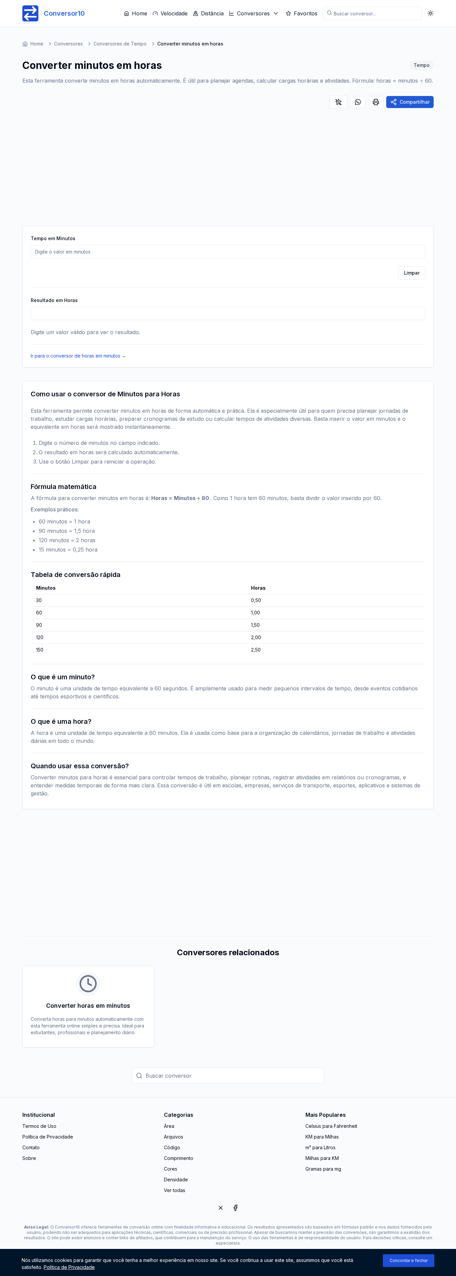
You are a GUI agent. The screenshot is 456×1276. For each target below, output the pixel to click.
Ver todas (174, 1190)
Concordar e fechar (409, 1260)
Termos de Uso (39, 1126)
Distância (212, 13)
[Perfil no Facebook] (235, 1207)
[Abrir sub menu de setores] (275, 13)
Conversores (253, 13)
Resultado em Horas (54, 300)
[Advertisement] (228, 169)
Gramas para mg (323, 1169)
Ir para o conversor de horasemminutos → (78, 356)
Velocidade (174, 13)
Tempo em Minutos (53, 238)
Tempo (422, 65)
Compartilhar (415, 102)
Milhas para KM (322, 1158)
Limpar (412, 273)
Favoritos (305, 13)
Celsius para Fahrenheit (331, 1126)
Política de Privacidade (47, 1137)
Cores (170, 1169)
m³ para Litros (320, 1147)
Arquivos (173, 1137)
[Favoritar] (338, 102)
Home (139, 13)
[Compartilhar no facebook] (358, 102)
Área (169, 1126)
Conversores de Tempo (120, 43)
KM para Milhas (322, 1137)
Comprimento (178, 1158)
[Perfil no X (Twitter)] (220, 1207)
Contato (31, 1147)
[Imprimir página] (376, 102)
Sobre (29, 1158)
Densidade (176, 1179)
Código (172, 1147)
